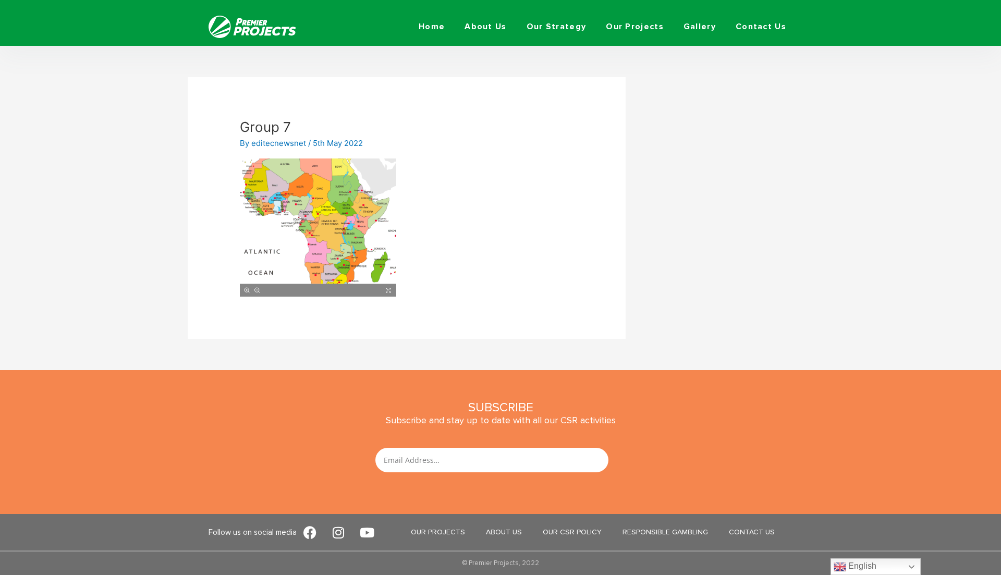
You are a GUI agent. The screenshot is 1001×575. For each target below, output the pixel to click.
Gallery (699, 26)
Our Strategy (557, 26)
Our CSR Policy (572, 532)
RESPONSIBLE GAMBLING (665, 532)
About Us (485, 26)
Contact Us (761, 26)
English (861, 565)
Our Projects (635, 26)
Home (432, 26)
